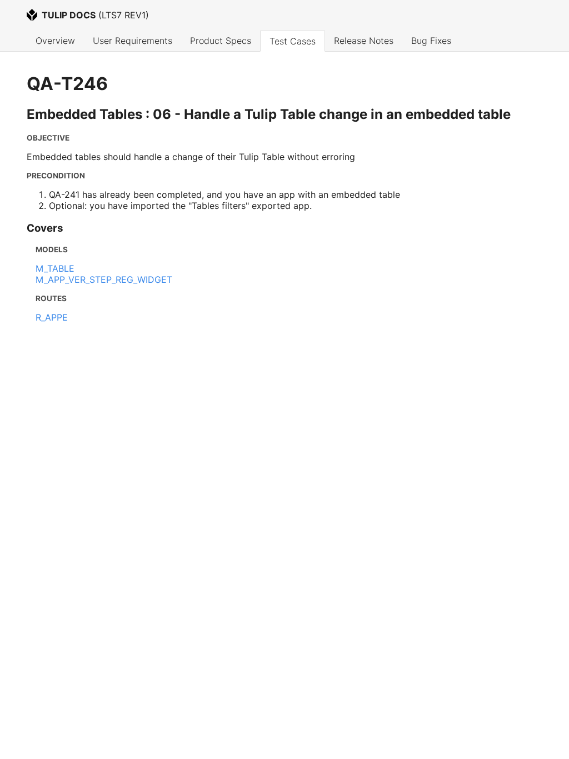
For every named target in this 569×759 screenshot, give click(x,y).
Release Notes (363, 40)
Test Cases (292, 41)
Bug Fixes (431, 40)
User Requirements (132, 40)
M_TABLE (55, 268)
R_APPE (52, 317)
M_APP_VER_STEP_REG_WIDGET (104, 279)
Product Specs (220, 40)
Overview (55, 40)
